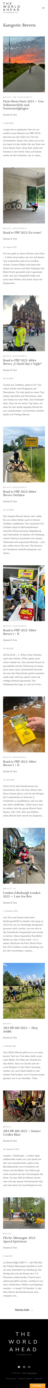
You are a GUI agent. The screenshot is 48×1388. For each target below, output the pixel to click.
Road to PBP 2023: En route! (22, 232)
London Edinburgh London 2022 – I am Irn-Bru (21, 894)
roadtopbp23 (25, 97)
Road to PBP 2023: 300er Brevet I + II (19, 632)
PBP (15, 97)
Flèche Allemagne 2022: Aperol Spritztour (19, 1239)
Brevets (7, 97)
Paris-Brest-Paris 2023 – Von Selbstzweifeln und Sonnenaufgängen (23, 105)
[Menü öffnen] (43, 7)
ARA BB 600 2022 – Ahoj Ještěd (20, 1029)
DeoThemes (32, 1373)
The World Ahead (12, 7)
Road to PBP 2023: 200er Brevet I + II (19, 763)
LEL (14, 889)
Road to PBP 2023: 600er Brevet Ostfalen (19, 493)
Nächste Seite (24, 1309)
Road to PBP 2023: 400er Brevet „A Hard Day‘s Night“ (22, 362)
